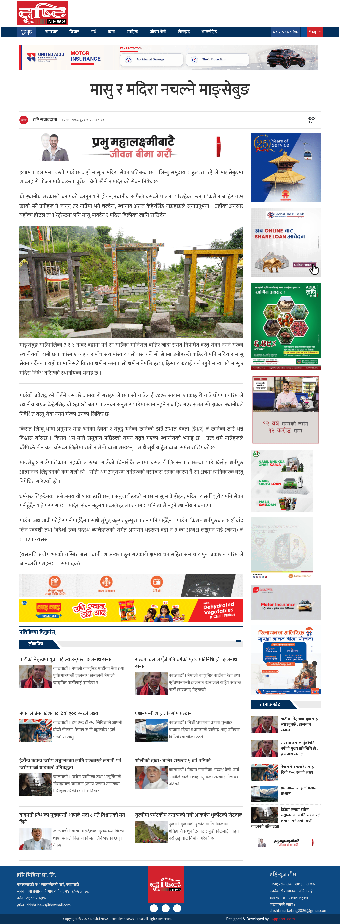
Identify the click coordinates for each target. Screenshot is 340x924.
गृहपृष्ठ (26, 32)
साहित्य (132, 31)
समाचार (51, 31)
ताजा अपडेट (270, 704)
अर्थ (93, 31)
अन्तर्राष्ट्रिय (209, 31)
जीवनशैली (158, 31)
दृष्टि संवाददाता (45, 120)
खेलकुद (184, 31)
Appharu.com (283, 919)
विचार (74, 31)
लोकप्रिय (35, 644)
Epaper (315, 31)
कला (111, 31)
